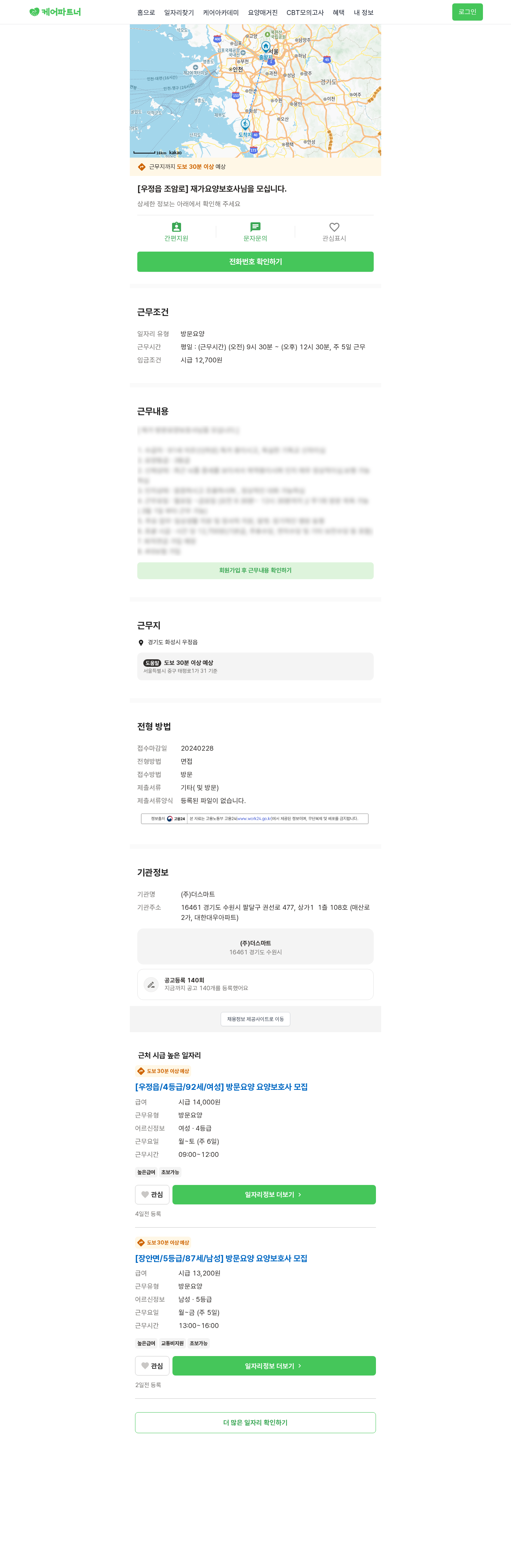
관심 (157, 1194)
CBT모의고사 (305, 12)
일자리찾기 (179, 12)
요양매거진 (263, 12)
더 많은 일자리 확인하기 (255, 1422)
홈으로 (146, 12)
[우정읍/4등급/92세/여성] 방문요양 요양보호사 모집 (221, 1087)
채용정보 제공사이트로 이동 (255, 1019)
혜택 (339, 12)
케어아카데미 (221, 12)
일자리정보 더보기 (269, 1194)
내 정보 (364, 12)
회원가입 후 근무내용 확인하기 (255, 570)
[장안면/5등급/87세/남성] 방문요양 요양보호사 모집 (221, 1258)
